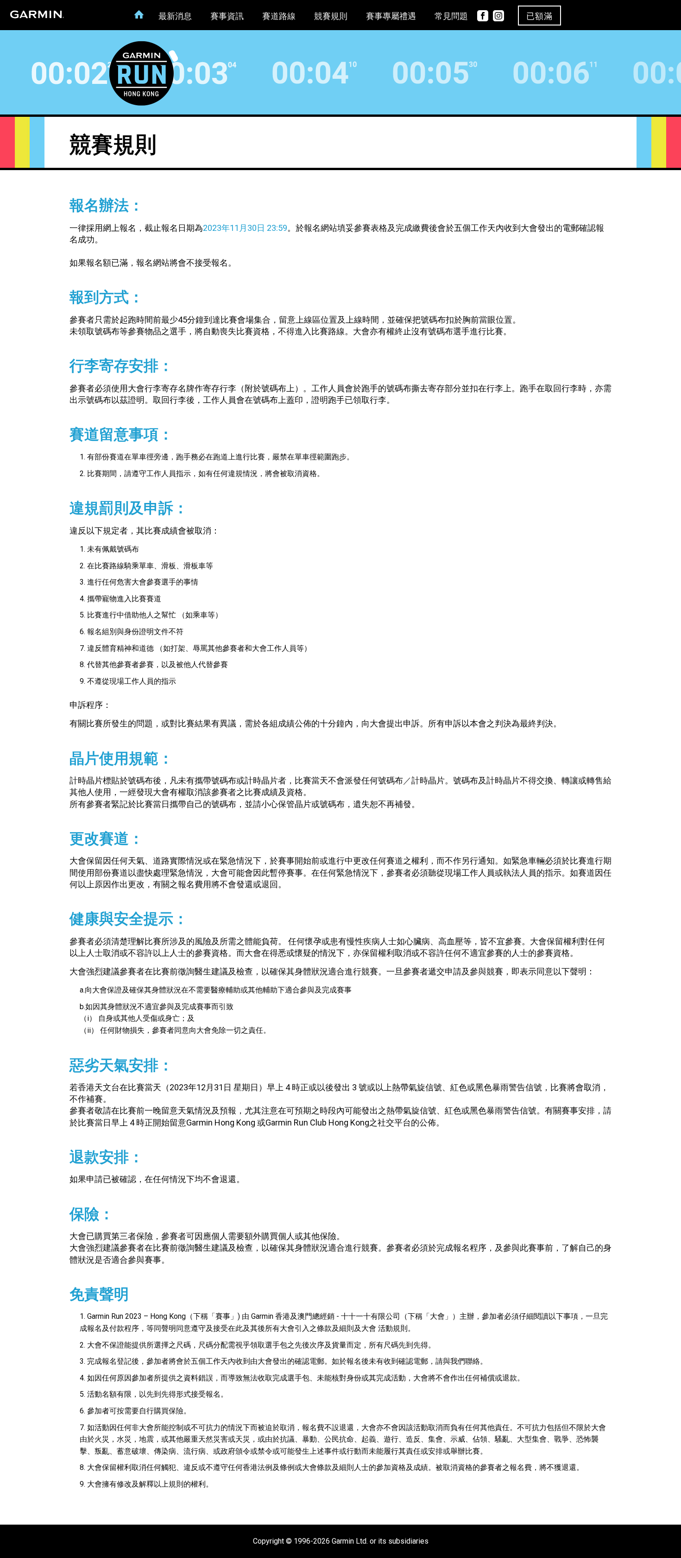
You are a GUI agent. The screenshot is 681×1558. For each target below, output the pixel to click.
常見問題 (451, 16)
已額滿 (539, 16)
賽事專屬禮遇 (391, 16)
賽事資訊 (227, 16)
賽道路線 (279, 16)
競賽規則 (330, 16)
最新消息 (175, 16)
